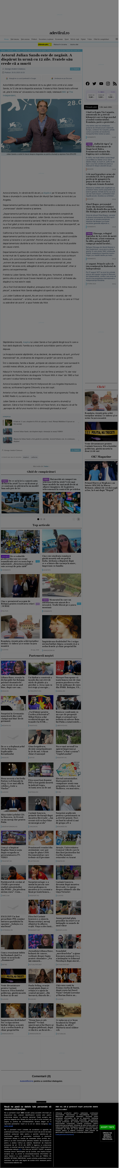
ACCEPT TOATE (107, 1127)
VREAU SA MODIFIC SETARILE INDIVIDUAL (107, 1136)
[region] (59, 1135)
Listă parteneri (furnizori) (65, 1134)
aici (20, 1149)
